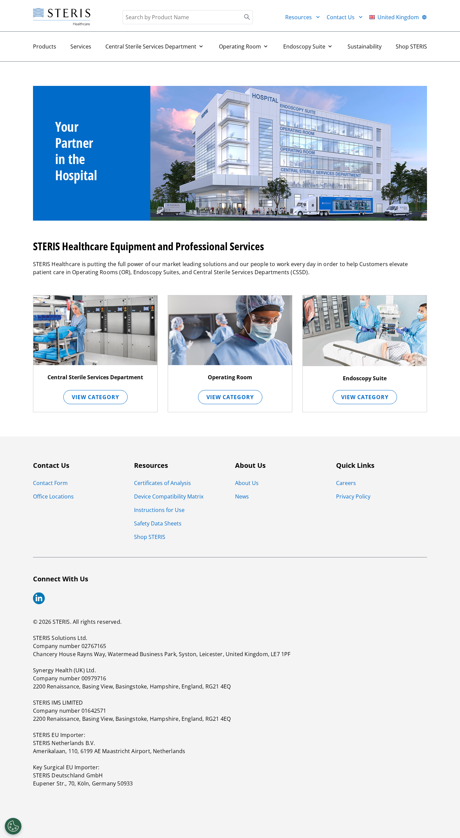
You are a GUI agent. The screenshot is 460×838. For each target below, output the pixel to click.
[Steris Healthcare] (61, 17)
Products (44, 46)
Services (80, 46)
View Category (95, 397)
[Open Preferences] (13, 826)
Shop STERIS (411, 46)
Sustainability (365, 46)
